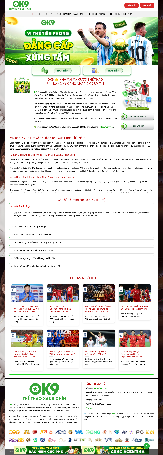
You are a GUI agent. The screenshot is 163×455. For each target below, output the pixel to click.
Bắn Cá (67, 14)
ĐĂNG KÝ (131, 5)
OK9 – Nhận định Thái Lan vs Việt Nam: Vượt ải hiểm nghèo (62, 352)
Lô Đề (87, 14)
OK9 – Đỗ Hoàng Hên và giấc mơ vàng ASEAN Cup (96, 352)
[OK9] (21, 5)
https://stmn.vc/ (100, 388)
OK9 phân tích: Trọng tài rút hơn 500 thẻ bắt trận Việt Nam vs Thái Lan (60, 309)
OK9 (33, 14)
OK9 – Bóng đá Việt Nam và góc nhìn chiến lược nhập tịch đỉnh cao (131, 354)
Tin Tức (112, 14)
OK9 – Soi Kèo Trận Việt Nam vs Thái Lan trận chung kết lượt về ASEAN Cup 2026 (98, 309)
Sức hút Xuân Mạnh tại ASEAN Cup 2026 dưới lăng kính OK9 (134, 307)
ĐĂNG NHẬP (147, 5)
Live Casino (55, 14)
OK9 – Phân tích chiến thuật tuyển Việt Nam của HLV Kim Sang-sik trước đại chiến (26, 309)
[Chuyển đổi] (11, 206)
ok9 (113, 413)
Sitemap (89, 408)
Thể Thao (41, 14)
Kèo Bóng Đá (125, 14)
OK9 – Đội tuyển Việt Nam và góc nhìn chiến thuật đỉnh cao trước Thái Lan (25, 354)
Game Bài (78, 14)
